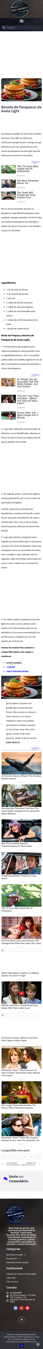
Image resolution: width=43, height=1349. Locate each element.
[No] (40, 1340)
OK (22, 1345)
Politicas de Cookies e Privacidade (21, 1274)
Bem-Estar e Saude (14, 1255)
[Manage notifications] (38, 1344)
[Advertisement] (21, 54)
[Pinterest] (27, 1308)
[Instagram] (21, 1308)
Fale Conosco (12, 1282)
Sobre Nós (10, 1278)
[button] (21, 21)
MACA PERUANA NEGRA (17, 671)
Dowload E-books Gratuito (17, 1262)
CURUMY (11, 667)
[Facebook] (15, 1308)
